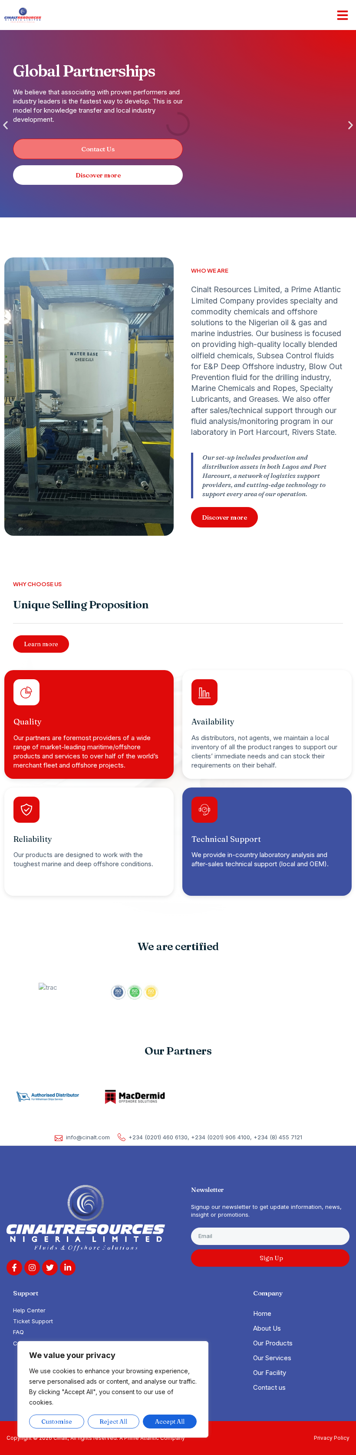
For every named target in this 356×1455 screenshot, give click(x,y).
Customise (56, 1421)
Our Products (273, 1343)
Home (262, 1313)
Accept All (170, 1421)
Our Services (272, 1358)
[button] (342, 15)
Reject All (113, 1421)
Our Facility (269, 1372)
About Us (267, 1328)
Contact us (269, 1387)
